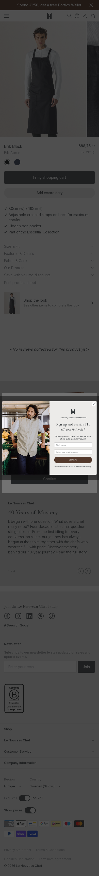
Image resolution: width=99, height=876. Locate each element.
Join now (73, 460)
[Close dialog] (94, 404)
